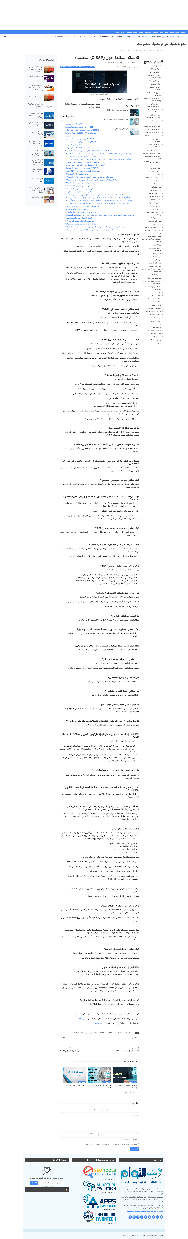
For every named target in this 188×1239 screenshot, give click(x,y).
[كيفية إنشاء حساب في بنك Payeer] (49, 125)
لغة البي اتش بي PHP (154, 298)
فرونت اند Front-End (155, 275)
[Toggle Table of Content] (62, 121)
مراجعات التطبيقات (155, 324)
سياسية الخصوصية (132, 32)
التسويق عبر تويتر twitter (153, 129)
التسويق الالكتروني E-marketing (163, 36)
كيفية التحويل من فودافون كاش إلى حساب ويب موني (37, 162)
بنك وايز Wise (157, 224)
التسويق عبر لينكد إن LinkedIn (152, 153)
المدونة (177, 32)
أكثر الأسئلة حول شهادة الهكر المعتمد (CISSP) (111, 1033)
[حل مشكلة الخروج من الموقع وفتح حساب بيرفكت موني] (49, 69)
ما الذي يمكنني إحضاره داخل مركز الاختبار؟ (82, 192)
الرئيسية (183, 32)
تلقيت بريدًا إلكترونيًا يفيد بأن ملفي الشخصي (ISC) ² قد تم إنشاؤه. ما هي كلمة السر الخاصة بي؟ (101, 153)
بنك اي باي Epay (156, 190)
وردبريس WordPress (154, 340)
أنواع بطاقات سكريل (36, 197)
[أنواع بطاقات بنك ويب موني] (49, 181)
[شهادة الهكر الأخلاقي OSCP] (134, 131)
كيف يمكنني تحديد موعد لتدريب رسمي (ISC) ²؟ (84, 162)
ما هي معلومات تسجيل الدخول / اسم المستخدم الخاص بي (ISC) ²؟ (90, 151)
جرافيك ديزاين (156, 245)
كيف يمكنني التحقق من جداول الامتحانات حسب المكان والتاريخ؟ (90, 177)
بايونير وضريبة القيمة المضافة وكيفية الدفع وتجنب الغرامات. (36, 88)
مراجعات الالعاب (156, 317)
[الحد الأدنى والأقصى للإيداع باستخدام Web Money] (49, 115)
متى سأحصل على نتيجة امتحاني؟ (79, 186)
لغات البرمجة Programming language (116, 36)
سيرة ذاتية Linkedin (155, 263)
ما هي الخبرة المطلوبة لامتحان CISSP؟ (80, 127)
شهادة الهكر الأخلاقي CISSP (80, 1033)
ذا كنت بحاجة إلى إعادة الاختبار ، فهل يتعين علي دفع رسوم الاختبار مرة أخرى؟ (95, 195)
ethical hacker (129, 1033)
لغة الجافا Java (156, 302)
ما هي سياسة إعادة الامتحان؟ (77, 174)
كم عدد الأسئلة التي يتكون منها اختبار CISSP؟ (82, 130)
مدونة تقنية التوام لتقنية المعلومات (161, 44)
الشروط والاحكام (120, 32)
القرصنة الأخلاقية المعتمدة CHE (127, 1051)
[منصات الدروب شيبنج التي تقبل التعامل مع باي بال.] (49, 143)
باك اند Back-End (156, 184)
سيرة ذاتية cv (157, 260)
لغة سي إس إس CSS (154, 308)
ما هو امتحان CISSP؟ (74, 124)
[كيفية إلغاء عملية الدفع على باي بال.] (49, 171)
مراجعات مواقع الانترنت (154, 330)
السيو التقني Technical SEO (152, 177)
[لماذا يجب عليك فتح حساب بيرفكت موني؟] (49, 97)
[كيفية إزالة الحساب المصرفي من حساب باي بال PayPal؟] (49, 153)
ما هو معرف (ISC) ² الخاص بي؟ (77, 148)
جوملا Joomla (157, 253)
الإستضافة (155, 32)
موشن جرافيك (156, 336)
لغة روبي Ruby (156, 305)
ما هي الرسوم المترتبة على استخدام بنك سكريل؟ (36, 190)
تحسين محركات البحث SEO (153, 236)
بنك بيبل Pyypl (157, 209)
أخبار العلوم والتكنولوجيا (154, 69)
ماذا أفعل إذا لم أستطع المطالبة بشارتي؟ (82, 224)
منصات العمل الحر (155, 333)
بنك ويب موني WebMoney (153, 227)
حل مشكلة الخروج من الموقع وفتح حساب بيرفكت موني (36, 69)
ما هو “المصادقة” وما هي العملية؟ (78, 145)
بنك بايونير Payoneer (155, 203)
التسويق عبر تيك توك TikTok (152, 132)
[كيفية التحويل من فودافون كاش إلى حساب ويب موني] (49, 162)
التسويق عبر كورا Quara (154, 150)
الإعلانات (140, 32)
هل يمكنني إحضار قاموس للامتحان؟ (80, 189)
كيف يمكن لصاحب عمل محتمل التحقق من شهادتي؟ (86, 165)
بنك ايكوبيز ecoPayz (155, 193)
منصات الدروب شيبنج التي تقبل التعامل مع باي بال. (36, 143)
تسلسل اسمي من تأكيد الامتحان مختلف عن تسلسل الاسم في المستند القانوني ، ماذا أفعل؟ (99, 200)
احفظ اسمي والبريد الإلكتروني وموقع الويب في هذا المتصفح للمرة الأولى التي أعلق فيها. (111, 1144)
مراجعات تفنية (157, 327)
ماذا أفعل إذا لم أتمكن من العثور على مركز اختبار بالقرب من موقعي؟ (92, 180)
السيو (159, 174)
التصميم (94, 36)
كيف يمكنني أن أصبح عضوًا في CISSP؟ (80, 139)
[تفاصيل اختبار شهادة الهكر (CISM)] (134, 112)
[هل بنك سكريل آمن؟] (49, 78)
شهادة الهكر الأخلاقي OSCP (119, 129)
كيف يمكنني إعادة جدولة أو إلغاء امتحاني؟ (82, 212)
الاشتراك (34, 1183)
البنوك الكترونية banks (154, 81)
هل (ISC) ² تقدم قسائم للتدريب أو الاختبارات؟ (83, 171)
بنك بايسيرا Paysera (155, 199)
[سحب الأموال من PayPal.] (49, 134)
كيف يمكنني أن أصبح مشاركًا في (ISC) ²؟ (81, 142)
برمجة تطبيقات (156, 187)
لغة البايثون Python (155, 295)
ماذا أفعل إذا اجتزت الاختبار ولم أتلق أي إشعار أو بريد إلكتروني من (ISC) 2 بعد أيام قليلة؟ (98, 197)
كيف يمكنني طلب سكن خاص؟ (78, 209)
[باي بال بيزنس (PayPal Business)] (49, 106)
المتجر (172, 32)
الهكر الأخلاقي (80, 36)
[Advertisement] (94, 15)
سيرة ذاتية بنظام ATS (154, 266)
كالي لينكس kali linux (154, 278)
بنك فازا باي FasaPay (155, 221)
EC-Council (100, 1023)
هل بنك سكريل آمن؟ (36, 76)
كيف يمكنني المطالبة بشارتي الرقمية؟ (81, 221)
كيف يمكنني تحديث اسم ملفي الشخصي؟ (82, 156)
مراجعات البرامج (156, 321)
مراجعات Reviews (63, 36)
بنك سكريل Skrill (156, 218)
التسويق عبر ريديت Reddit (153, 135)
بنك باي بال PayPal (155, 196)
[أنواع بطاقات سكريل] (49, 199)
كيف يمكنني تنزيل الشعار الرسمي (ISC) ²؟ (82, 168)
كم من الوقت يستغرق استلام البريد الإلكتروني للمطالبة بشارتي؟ (90, 230)
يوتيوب (159, 343)
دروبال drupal (157, 257)
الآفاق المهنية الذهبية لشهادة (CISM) (116, 119)
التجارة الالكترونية (156, 84)
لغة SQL (158, 292)
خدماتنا (167, 32)
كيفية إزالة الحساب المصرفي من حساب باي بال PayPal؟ (36, 153)
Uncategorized (156, 66)
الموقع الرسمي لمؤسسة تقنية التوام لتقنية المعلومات (145, 1211)
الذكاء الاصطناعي (156, 168)
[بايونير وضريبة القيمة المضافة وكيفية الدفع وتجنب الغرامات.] (49, 87)
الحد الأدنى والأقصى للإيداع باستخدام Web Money (36, 115)
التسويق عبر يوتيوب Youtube (152, 162)
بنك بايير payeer (156, 206)
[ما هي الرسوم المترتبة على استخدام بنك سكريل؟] (49, 190)
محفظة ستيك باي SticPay (153, 311)
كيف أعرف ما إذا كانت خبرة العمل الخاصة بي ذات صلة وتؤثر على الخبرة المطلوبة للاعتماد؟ (100, 159)
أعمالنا (161, 32)
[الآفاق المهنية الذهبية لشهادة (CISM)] (134, 121)
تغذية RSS (60, 1189)
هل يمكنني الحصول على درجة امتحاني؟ (81, 183)
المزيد (49, 36)
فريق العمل (148, 32)
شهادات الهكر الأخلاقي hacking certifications (73, 66)
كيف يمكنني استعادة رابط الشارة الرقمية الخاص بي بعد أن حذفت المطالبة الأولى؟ (96, 227)
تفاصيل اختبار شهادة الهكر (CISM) (117, 110)
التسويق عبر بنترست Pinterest (152, 126)
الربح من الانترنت (141, 36)
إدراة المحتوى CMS (155, 72)
